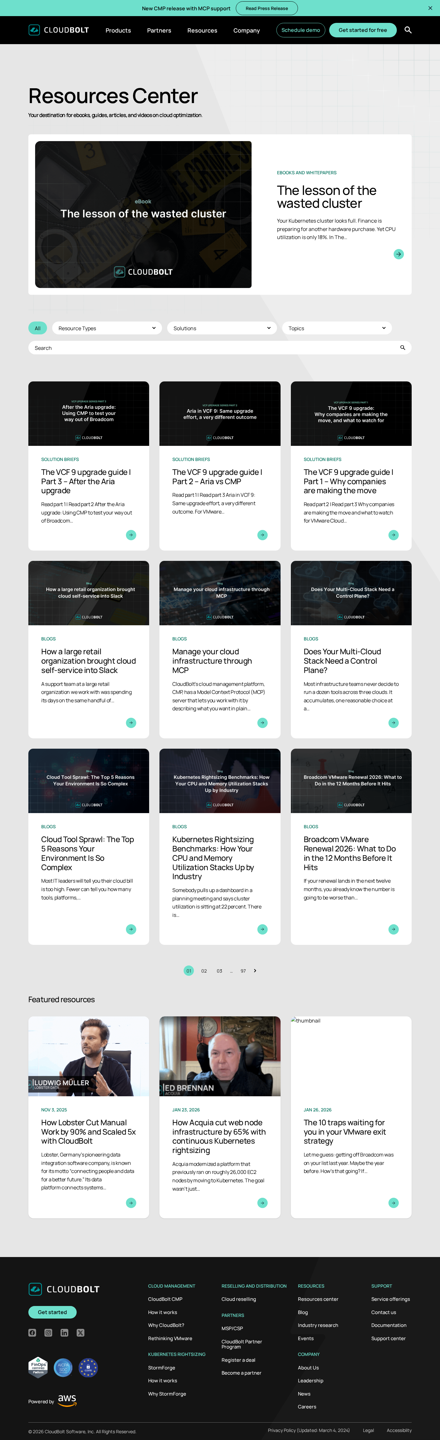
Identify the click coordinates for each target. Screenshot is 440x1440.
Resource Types (77, 327)
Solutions (185, 327)
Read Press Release (267, 8)
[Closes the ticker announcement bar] (430, 8)
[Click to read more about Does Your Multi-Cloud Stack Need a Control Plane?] (351, 649)
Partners (159, 30)
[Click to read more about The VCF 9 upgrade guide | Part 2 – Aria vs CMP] (219, 466)
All (38, 327)
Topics (296, 327)
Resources (202, 30)
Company (247, 30)
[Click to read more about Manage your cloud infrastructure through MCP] (219, 649)
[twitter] (80, 1333)
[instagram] (48, 1333)
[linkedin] (64, 1333)
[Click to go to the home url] (58, 29)
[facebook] (32, 1333)
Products (118, 30)
